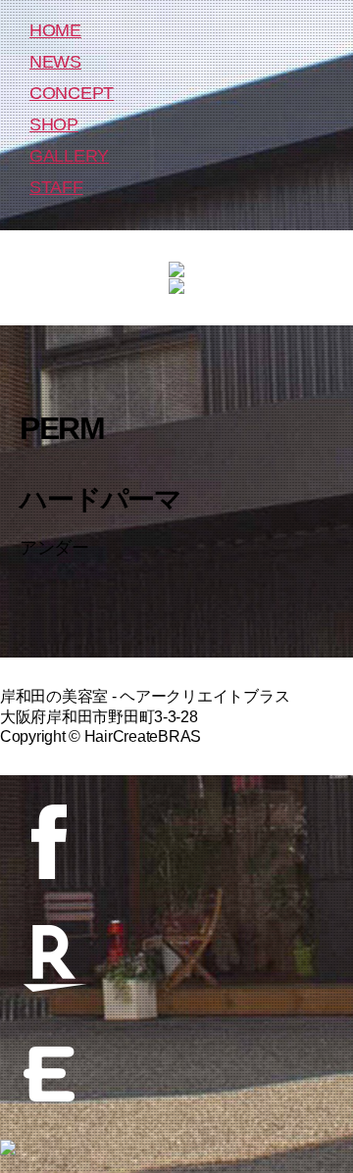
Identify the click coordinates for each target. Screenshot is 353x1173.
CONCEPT (71, 93)
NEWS (55, 62)
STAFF (56, 187)
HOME (55, 30)
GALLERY (69, 156)
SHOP (53, 124)
